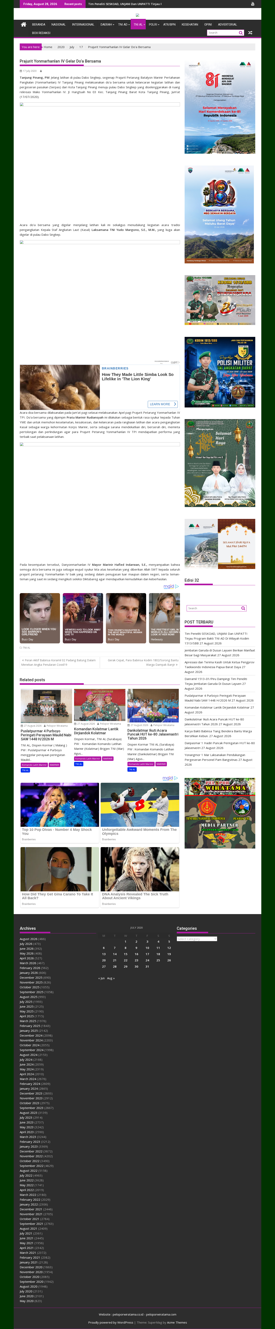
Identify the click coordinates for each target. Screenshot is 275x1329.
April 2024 (27, 1074)
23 (136, 960)
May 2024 (27, 1069)
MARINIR (54, 764)
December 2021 (31, 1209)
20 (104, 960)
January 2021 (29, 1262)
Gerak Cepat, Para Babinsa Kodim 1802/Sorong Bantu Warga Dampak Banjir (143, 662)
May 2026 (27, 953)
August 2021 (28, 1228)
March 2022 (28, 1195)
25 (158, 960)
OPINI (208, 24)
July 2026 (26, 944)
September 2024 (31, 1050)
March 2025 (28, 1021)
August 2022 (28, 1171)
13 (104, 954)
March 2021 (28, 1253)
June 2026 (27, 948)
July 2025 (26, 1002)
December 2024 (31, 1035)
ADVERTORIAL (227, 24)
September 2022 (31, 1166)
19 (169, 954)
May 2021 (27, 1243)
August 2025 (28, 997)
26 (169, 960)
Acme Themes (177, 1322)
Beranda (38, 24)
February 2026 (30, 968)
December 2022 (31, 1151)
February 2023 (30, 1142)
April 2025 (27, 1016)
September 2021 (31, 1224)
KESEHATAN (190, 24)
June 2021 (27, 1238)
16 (136, 954)
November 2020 (31, 1272)
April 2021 (27, 1248)
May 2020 (27, 1301)
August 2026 (28, 939)
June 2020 (27, 1296)
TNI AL (138, 24)
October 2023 (29, 1103)
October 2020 (29, 1277)
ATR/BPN (169, 24)
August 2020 (28, 1286)
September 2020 (31, 1282)
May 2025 (27, 1011)
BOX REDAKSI (41, 33)
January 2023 (29, 1146)
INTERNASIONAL (83, 24)
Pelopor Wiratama (57, 725)
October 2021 (29, 1219)
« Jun (101, 978)
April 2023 (27, 1132)
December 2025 (31, 977)
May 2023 (27, 1127)
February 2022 (30, 1199)
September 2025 (31, 992)
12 (169, 948)
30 (136, 966)
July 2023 (26, 1117)
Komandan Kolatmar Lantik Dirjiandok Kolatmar (217, 707)
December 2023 (31, 1093)
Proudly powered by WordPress (110, 1322)
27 (104, 966)
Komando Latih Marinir (34, 764)
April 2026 (27, 958)
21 (115, 960)
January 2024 (29, 1088)
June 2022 (27, 1180)
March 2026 (28, 963)
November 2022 (31, 1156)
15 (125, 954)
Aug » (111, 978)
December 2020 (31, 1267)
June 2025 (27, 1006)
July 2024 (26, 1059)
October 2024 (29, 1045)
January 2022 (29, 1204)
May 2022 (27, 1185)
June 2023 (27, 1122)
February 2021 (30, 1257)
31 (147, 966)
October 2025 (29, 987)
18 (158, 954)
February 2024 (30, 1084)
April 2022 (27, 1190)
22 (125, 960)
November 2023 (31, 1098)
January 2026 (29, 973)
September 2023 (31, 1108)
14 (115, 954)
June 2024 (27, 1064)
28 (115, 966)
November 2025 (31, 982)
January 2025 (29, 1031)
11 (158, 948)
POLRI (153, 24)
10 (147, 948)
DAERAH (106, 24)
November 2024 (31, 1040)
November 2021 (31, 1214)
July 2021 (26, 1233)
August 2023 (28, 1113)
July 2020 (26, 1291)
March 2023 (28, 1137)
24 (147, 960)
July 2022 (26, 1175)
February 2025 (30, 1026)
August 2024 (28, 1055)
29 (125, 966)
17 (147, 954)
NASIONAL (59, 24)
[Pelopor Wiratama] (23, 24)
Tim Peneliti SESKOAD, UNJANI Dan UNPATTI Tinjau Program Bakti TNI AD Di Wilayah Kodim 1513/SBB (159, 4)
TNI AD (122, 24)
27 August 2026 (32, 725)
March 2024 (28, 1079)
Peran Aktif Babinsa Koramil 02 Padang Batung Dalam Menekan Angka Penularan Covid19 (58, 662)
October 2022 (29, 1161)
